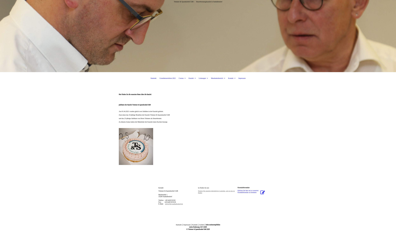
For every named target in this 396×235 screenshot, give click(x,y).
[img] (198, 36)
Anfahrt (201, 225)
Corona (181, 78)
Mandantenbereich (217, 78)
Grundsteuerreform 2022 (168, 78)
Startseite (153, 78)
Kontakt (230, 78)
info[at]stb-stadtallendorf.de (174, 204)
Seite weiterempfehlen (213, 225)
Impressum (242, 78)
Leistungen (202, 78)
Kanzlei (191, 78)
